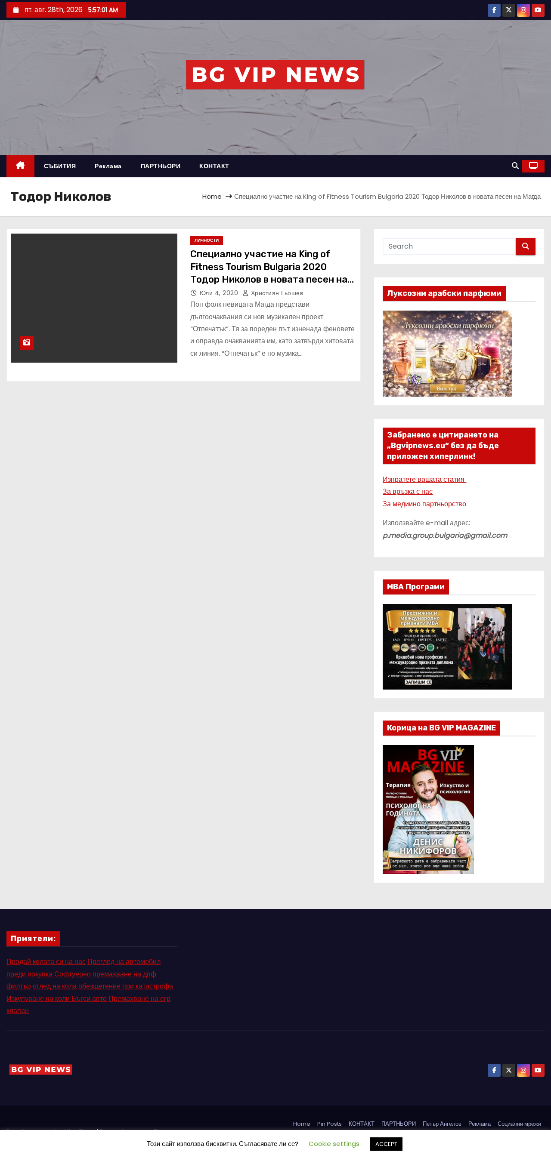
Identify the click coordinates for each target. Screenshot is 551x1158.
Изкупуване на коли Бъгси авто (56, 999)
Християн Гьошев (276, 293)
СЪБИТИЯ (60, 166)
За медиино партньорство (424, 504)
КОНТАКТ (214, 166)
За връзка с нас (408, 491)
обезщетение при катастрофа (125, 986)
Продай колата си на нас (46, 962)
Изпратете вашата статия (424, 479)
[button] (515, 166)
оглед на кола (55, 986)
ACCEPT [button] (386, 1144)
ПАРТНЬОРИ (161, 166)
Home (212, 196)
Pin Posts (329, 1124)
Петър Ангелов (442, 1124)
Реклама (108, 166)
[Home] (20, 166)
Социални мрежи (519, 1124)
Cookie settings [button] (334, 1143)
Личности (207, 240)
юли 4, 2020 (220, 293)
